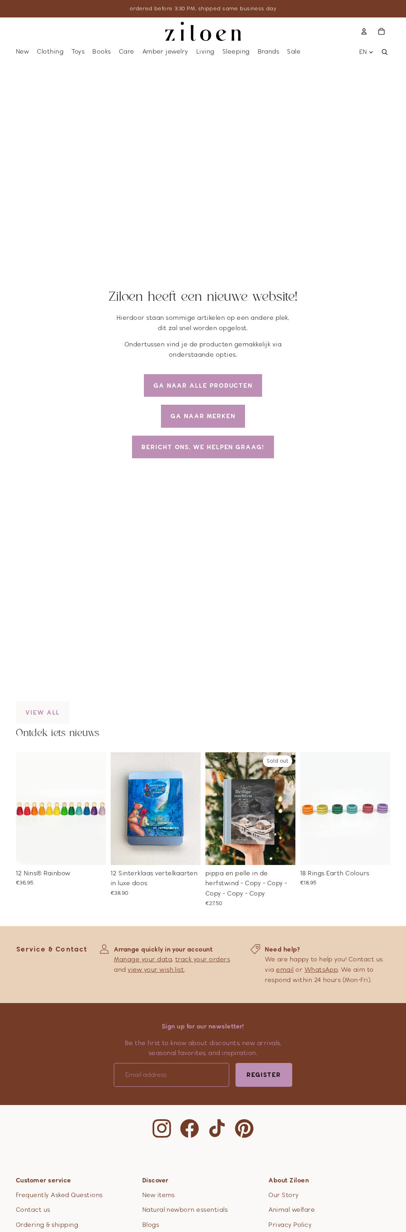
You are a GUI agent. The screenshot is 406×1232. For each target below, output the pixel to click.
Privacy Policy (290, 1224)
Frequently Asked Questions (59, 1195)
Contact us (33, 1209)
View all (42, 712)
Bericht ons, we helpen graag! (203, 447)
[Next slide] (100, 808)
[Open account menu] (364, 31)
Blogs (150, 1224)
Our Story (283, 1195)
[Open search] (384, 52)
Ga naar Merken (203, 416)
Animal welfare (291, 1209)
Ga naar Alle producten (203, 385)
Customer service (43, 1180)
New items (158, 1195)
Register (264, 1074)
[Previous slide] (22, 808)
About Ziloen (288, 1180)
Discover (155, 1180)
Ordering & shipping (47, 1224)
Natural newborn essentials (185, 1209)
